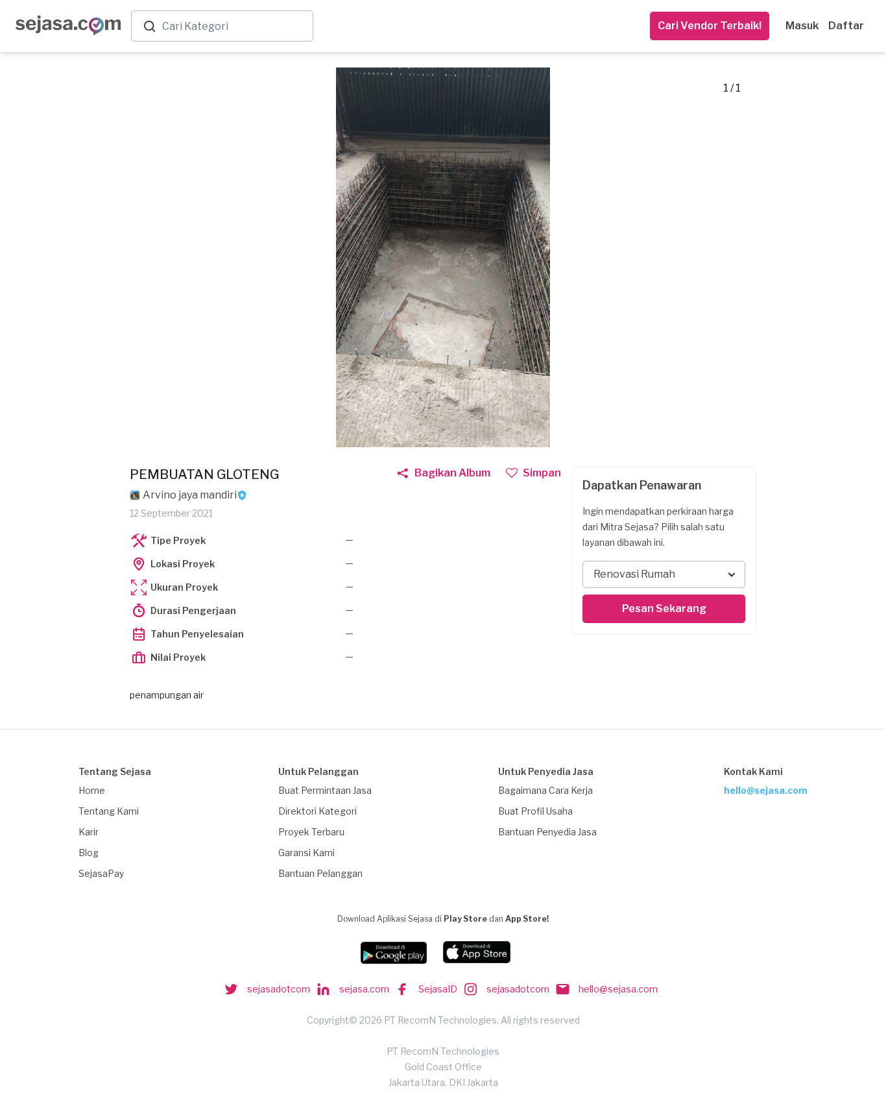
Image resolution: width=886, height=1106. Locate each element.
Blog (88, 852)
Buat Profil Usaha (535, 811)
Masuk (802, 25)
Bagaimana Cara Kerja (545, 790)
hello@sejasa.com (766, 790)
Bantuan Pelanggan (320, 873)
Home (91, 790)
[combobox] (235, 26)
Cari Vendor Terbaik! (709, 25)
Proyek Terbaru (311, 831)
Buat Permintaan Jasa (325, 790)
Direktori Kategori (317, 811)
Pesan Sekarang (664, 608)
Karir (88, 831)
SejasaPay (101, 873)
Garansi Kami (306, 852)
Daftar (846, 25)
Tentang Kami (108, 811)
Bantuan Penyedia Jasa (547, 831)
